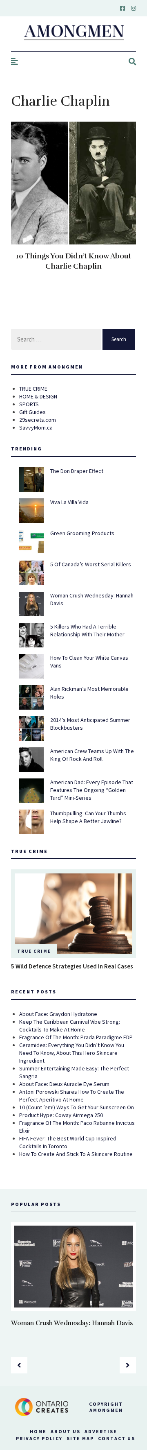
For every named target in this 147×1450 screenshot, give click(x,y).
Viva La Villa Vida (69, 502)
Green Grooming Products (82, 533)
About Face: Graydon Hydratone (58, 1014)
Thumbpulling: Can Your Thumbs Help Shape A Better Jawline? (88, 817)
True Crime (34, 951)
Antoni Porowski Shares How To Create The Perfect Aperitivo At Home (71, 1095)
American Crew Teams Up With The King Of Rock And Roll (92, 754)
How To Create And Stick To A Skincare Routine (76, 1154)
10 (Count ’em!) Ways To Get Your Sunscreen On (76, 1107)
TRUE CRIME (33, 388)
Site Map (80, 1438)
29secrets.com (37, 419)
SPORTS (29, 404)
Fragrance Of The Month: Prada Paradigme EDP (76, 1037)
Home (38, 1431)
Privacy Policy (39, 1438)
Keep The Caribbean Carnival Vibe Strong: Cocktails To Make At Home (69, 1025)
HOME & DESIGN (38, 396)
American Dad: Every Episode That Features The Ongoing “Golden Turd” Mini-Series (91, 789)
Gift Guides (32, 412)
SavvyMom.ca (36, 427)
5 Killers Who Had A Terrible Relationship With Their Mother (87, 630)
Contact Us (116, 1438)
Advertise (101, 1431)
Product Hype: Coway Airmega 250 (61, 1115)
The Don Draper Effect (76, 471)
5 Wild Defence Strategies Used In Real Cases (72, 966)
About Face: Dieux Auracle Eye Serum (64, 1084)
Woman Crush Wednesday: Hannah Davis (72, 1323)
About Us (65, 1431)
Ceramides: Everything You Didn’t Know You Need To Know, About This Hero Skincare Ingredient (71, 1052)
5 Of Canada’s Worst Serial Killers (90, 564)
